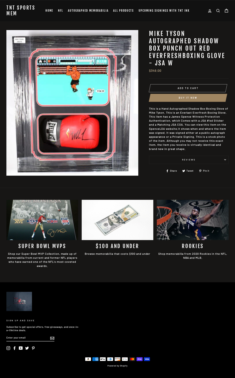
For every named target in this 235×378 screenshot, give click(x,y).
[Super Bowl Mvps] (42, 220)
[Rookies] (193, 220)
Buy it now (188, 97)
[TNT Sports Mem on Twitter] (27, 348)
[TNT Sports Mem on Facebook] (14, 348)
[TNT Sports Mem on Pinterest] (33, 348)
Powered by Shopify (117, 365)
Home (49, 10)
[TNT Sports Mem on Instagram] (8, 348)
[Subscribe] (52, 338)
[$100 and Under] (117, 220)
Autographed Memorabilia (88, 10)
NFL (60, 10)
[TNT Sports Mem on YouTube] (21, 348)
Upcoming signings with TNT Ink (164, 10)
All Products (123, 10)
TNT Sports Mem (20, 10)
